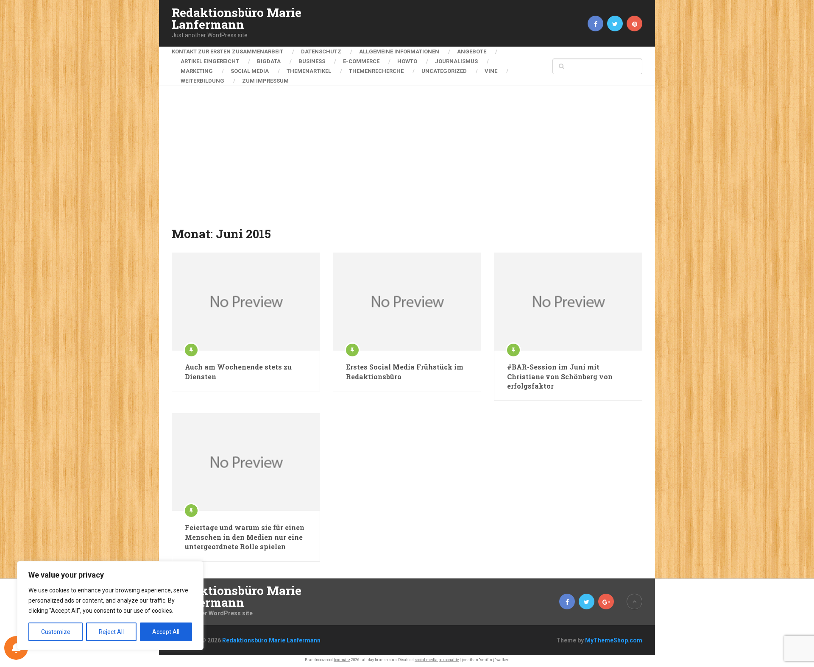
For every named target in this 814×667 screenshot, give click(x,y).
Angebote (471, 51)
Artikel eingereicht (210, 61)
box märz (342, 660)
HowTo (407, 61)
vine (491, 71)
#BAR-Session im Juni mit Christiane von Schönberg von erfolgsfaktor (560, 376)
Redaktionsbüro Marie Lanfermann (236, 19)
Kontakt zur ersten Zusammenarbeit (227, 51)
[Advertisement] (407, 162)
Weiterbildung (202, 81)
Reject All (111, 631)
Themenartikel (309, 71)
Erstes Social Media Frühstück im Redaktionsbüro (404, 371)
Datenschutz (321, 51)
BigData (269, 61)
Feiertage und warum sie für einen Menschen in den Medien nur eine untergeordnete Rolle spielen (244, 537)
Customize (55, 631)
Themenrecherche (376, 71)
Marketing (197, 71)
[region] (110, 605)
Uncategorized (444, 71)
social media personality (437, 660)
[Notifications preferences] (16, 648)
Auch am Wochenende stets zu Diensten (238, 371)
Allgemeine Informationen (399, 51)
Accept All (165, 631)
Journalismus (456, 61)
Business (311, 61)
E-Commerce (361, 61)
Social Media (250, 71)
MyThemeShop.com (613, 640)
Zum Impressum (265, 81)
